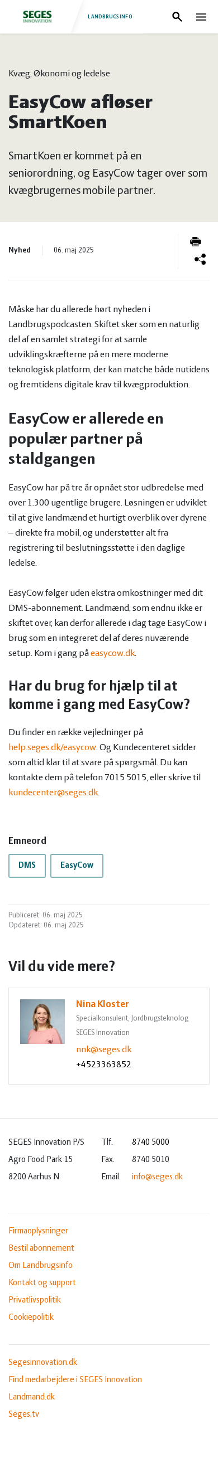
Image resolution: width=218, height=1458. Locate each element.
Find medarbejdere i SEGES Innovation (75, 1380)
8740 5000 (150, 1142)
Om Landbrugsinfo (40, 1265)
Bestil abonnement (41, 1248)
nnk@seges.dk (103, 1050)
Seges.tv (23, 1414)
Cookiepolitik (31, 1317)
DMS (27, 865)
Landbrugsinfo (110, 17)
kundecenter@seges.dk (53, 793)
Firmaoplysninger (38, 1231)
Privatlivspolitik (34, 1300)
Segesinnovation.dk (42, 1362)
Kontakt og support (42, 1283)
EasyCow (76, 865)
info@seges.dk (157, 1177)
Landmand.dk (31, 1397)
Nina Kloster (102, 1005)
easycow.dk (113, 654)
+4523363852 (103, 1065)
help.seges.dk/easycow (52, 748)
